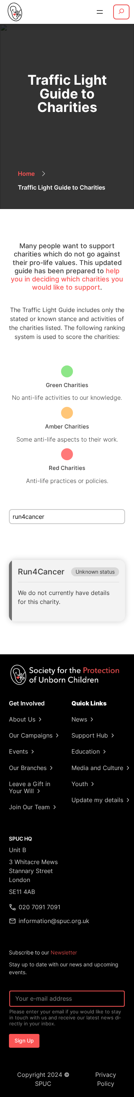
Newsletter (64, 952)
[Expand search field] (121, 11)
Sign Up (24, 1040)
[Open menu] (99, 11)
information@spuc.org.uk (54, 921)
